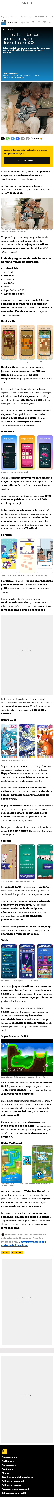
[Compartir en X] (3, 138)
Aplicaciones (17, 1252)
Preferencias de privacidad (15, 1489)
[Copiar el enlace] (28, 138)
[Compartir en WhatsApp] (8, 138)
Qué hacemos (8, 1461)
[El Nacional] (27, 1452)
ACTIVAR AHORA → (27, 160)
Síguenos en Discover (10, 17)
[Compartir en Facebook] (18, 138)
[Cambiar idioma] (44, 22)
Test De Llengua (27, 17)
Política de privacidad (13, 1481)
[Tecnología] (3, 22)
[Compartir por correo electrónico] (23, 138)
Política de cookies (11, 1485)
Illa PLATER (39, 17)
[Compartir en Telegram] (13, 138)
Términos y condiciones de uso (17, 1477)
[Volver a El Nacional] (25, 22)
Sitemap (6, 1473)
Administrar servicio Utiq (14, 1493)
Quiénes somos (9, 1457)
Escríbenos (7, 1469)
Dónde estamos (9, 1465)
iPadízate (5, 1252)
